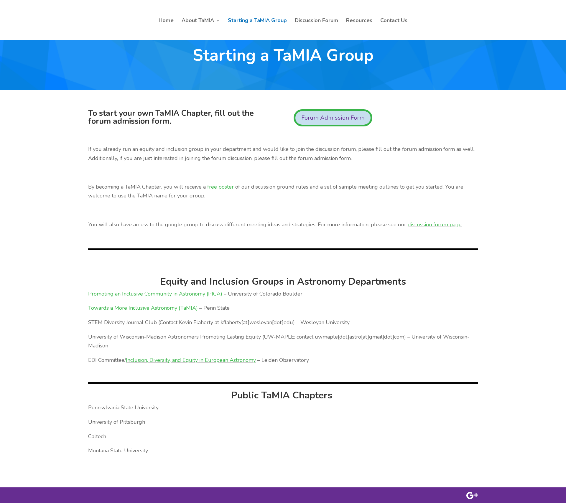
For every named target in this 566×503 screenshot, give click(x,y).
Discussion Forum (316, 21)
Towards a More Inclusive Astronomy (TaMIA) (143, 307)
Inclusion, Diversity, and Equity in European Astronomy (191, 360)
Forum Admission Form (333, 118)
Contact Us (393, 21)
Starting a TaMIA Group (257, 21)
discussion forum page (435, 224)
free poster (220, 186)
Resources (359, 21)
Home (166, 21)
